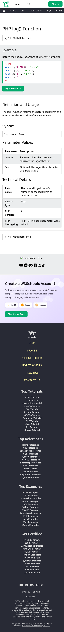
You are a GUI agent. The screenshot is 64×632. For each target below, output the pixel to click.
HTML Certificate (32, 539)
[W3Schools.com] (32, 335)
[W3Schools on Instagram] (40, 265)
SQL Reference (30, 453)
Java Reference (30, 471)
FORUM (26, 592)
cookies (38, 617)
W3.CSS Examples (30, 510)
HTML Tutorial (32, 397)
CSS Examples (31, 495)
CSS (23, 10)
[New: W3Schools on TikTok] (43, 265)
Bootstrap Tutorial (32, 418)
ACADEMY (31, 596)
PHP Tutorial (32, 421)
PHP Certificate (32, 557)
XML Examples (30, 521)
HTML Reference (30, 444)
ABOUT (36, 592)
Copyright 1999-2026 (21, 623)
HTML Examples (30, 492)
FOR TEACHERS (32, 365)
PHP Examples (30, 516)
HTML (13, 10)
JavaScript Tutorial (32, 403)
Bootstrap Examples (30, 513)
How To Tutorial (32, 406)
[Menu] (4, 10)
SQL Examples (30, 504)
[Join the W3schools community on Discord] (30, 265)
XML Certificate (32, 572)
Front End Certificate (32, 548)
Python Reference (31, 456)
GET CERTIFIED (32, 358)
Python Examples (30, 507)
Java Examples (30, 519)
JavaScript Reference (30, 450)
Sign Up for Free (16, 314)
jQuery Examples (30, 524)
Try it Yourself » (13, 88)
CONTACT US (32, 380)
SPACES (32, 350)
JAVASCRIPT (36, 10)
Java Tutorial (32, 423)
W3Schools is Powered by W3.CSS (36, 625)
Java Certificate (32, 563)
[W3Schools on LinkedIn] (26, 265)
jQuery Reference (30, 477)
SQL (49, 10)
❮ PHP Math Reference (18, 38)
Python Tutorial (32, 412)
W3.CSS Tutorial (32, 415)
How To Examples (30, 501)
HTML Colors (30, 468)
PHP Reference (30, 465)
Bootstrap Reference (30, 462)
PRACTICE (32, 373)
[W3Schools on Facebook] (35, 265)
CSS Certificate (32, 542)
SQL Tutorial (32, 409)
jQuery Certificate (32, 560)
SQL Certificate (32, 551)
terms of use (29, 617)
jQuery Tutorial (32, 429)
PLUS (32, 343)
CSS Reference (30, 447)
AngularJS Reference (30, 474)
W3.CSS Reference (30, 459)
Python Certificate (32, 554)
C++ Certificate (32, 566)
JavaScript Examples (30, 498)
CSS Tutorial (32, 400)
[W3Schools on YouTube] (21, 265)
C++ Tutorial (32, 426)
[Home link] (5, 4)
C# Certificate (32, 569)
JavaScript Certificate (32, 545)
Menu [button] (17, 4)
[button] (29, 4)
